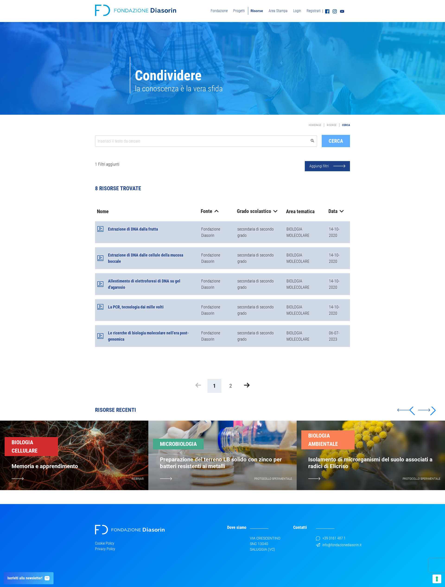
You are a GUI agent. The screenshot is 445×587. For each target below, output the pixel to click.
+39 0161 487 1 (334, 538)
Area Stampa (278, 11)
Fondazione (219, 11)
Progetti (239, 11)
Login (297, 11)
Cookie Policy (104, 543)
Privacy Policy (105, 549)
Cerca (346, 125)
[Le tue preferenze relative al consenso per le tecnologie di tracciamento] (436, 578)
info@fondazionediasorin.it (342, 545)
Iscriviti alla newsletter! (24, 578)
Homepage (315, 125)
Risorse (257, 11)
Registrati (314, 11)
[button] (427, 410)
